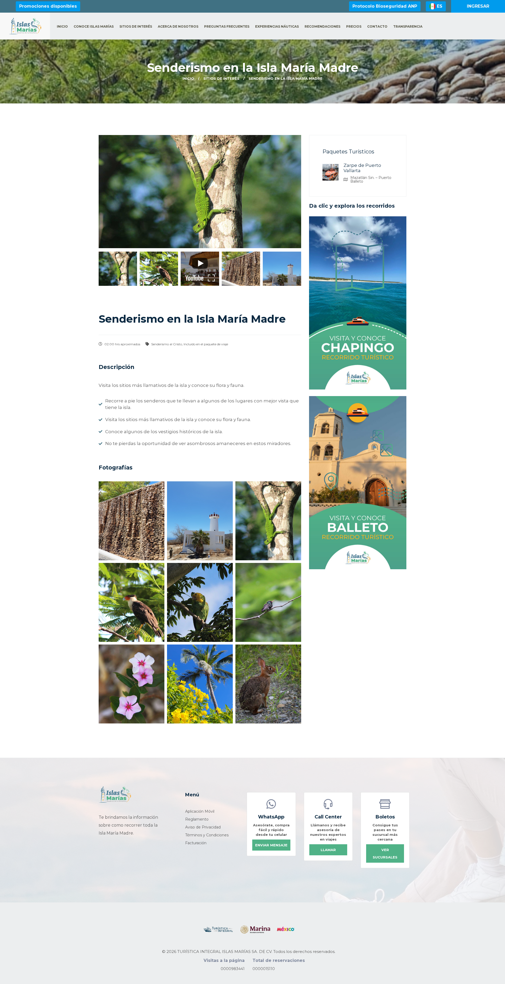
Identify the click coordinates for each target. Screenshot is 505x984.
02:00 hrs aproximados (122, 344)
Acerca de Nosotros (178, 26)
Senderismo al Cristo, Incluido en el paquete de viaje (189, 344)
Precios (353, 26)
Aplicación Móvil (199, 811)
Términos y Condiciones (207, 835)
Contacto (377, 26)
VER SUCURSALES (385, 853)
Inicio (62, 26)
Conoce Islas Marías (94, 26)
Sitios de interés (135, 26)
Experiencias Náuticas (277, 26)
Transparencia (407, 26)
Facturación (195, 843)
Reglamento (197, 819)
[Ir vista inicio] (115, 794)
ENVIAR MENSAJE (271, 845)
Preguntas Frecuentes (226, 26)
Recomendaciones (322, 26)
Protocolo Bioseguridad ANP (384, 6)
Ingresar (478, 6)
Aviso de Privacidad (203, 827)
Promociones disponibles (48, 6)
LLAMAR (328, 850)
